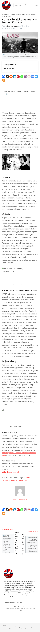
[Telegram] (36, 76)
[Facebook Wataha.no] (15, 606)
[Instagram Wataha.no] (21, 606)
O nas (21, 610)
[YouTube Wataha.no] (25, 606)
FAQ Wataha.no (30, 608)
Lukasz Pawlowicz (12, 26)
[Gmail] (29, 76)
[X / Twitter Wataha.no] (18, 606)
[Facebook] (3, 76)
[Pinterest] (18, 76)
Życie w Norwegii (16, 14)
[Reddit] (11, 76)
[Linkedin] (14, 76)
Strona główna (6, 14)
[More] (3, 80)
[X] (7, 76)
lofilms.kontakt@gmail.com (12, 472)
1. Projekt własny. (9, 68)
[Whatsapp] (21, 76)
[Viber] (25, 76)
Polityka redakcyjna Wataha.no (15, 608)
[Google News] (32, 76)
